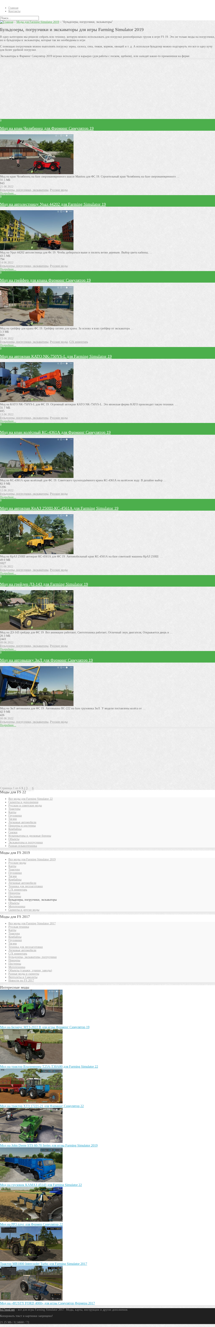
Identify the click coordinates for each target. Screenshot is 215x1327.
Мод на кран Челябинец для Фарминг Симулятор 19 (47, 128)
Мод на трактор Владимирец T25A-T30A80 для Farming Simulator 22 (49, 1066)
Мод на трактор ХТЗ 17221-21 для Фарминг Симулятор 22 (42, 1106)
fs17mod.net (7, 1309)
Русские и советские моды (25, 805)
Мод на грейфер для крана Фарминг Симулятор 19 (45, 280)
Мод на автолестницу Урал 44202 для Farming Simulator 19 (53, 204)
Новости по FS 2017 (21, 980)
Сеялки (12, 832)
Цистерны (14, 896)
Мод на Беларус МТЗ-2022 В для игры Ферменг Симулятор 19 (44, 1027)
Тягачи (12, 819)
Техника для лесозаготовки (25, 886)
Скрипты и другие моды (23, 909)
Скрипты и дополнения (23, 802)
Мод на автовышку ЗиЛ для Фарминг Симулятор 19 (46, 660)
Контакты (14, 11)
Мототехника (16, 906)
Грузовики (15, 815)
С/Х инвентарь (78, 341)
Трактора (14, 869)
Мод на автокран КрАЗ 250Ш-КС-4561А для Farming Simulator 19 (59, 508)
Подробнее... (8, 193)
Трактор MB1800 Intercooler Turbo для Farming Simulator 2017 (43, 1264)
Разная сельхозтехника (22, 845)
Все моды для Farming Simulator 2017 (32, 923)
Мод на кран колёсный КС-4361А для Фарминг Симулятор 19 (55, 432)
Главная (13, 7)
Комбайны (14, 829)
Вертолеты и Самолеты (22, 977)
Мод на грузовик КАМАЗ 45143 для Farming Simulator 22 (41, 1185)
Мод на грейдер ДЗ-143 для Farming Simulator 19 (44, 584)
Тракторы (14, 808)
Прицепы (14, 893)
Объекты (13, 839)
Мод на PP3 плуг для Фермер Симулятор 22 (31, 1224)
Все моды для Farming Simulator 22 (30, 798)
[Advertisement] (107, 90)
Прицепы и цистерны (22, 825)
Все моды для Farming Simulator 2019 (32, 859)
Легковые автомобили (22, 822)
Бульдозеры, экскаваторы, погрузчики (32, 957)
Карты (12, 812)
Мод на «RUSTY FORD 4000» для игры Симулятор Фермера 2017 (47, 1303)
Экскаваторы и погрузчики (25, 842)
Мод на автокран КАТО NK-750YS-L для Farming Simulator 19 (56, 356)
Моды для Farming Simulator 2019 (37, 21)
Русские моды (59, 190)
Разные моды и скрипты (23, 973)
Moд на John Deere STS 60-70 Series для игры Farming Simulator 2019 (49, 1145)
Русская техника (18, 926)
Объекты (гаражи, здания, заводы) (30, 970)
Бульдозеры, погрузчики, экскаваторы (24, 190)
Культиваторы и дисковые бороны (29, 835)
